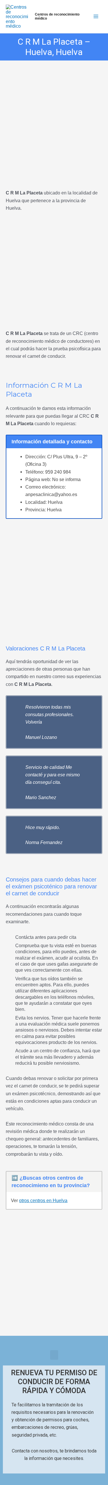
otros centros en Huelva (43, 1200)
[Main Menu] (95, 16)
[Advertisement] (54, 117)
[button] (54, 1355)
